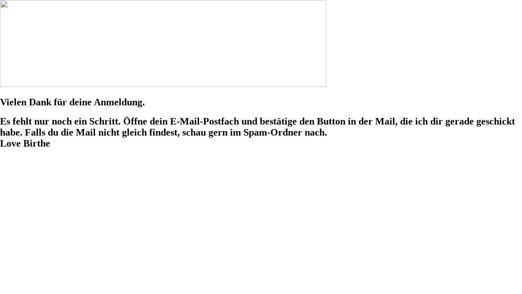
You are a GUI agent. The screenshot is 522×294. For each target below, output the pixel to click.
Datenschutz (53, 160)
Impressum (15, 160)
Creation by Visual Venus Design (169, 174)
